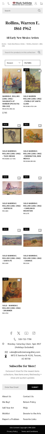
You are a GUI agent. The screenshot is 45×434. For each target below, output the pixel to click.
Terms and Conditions (29, 431)
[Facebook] (11, 333)
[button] (3, 3)
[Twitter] (18, 333)
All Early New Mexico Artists (22, 37)
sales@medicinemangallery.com (24, 352)
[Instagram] (33, 333)
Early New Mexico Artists (16, 44)
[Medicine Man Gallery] (22, 3)
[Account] (35, 3)
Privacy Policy (12, 431)
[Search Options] (39, 52)
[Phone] (8, 3)
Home (4, 44)
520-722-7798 (24, 339)
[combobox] (19, 10)
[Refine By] (31, 63)
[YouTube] (26, 333)
